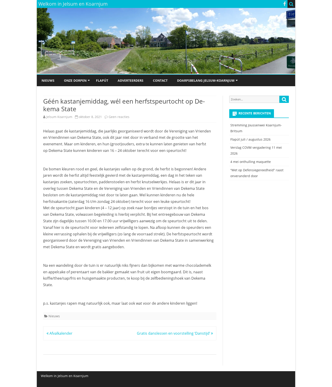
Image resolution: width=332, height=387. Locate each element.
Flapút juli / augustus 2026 (250, 139)
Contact (160, 80)
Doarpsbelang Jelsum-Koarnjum (205, 80)
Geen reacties (119, 117)
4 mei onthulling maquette (250, 162)
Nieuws (48, 80)
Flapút (102, 80)
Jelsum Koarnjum (59, 117)
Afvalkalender (60, 333)
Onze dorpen (75, 80)
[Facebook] (284, 4)
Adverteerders (130, 80)
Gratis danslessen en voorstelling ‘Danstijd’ (174, 333)
